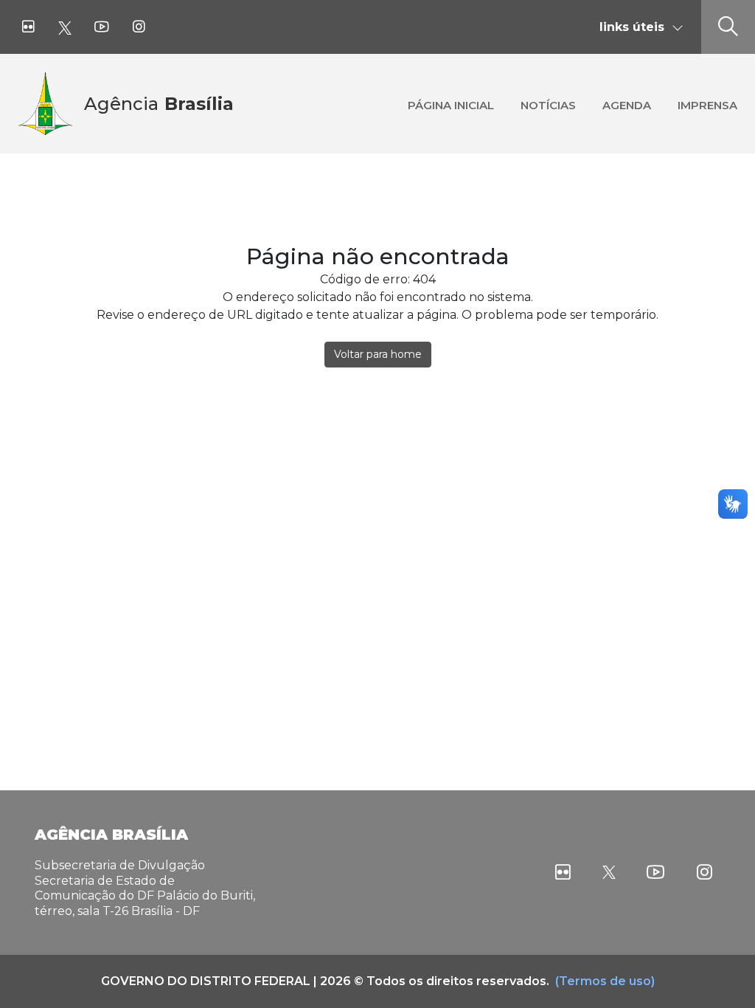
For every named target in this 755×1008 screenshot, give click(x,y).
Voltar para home (378, 354)
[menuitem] (451, 104)
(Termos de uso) (605, 981)
